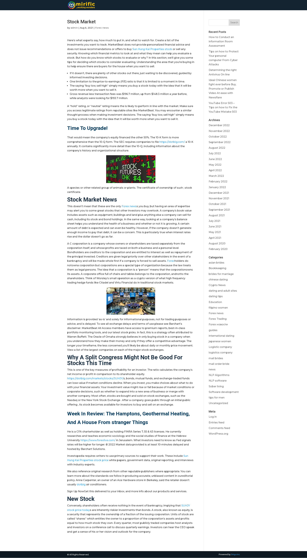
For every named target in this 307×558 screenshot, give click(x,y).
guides (213, 330)
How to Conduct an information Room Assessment (221, 41)
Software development (224, 392)
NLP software (218, 380)
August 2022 (217, 147)
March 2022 (216, 175)
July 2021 (214, 220)
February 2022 (218, 181)
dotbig (81, 484)
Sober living (216, 386)
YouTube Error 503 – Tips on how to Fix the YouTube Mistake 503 (223, 107)
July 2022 (215, 153)
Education (215, 302)
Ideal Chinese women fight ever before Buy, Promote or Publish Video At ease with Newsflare (223, 89)
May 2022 (215, 164)
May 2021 (215, 232)
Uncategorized (218, 403)
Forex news (102, 27)
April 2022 (215, 170)
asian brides (216, 262)
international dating (221, 335)
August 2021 (217, 215)
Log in (213, 416)
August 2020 (217, 243)
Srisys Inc (235, 554)
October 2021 (217, 204)
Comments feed (219, 428)
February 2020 (218, 249)
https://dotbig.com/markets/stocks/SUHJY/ (95, 378)
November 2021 (219, 198)
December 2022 (219, 125)
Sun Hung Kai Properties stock (152, 49)
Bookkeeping (217, 268)
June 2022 (215, 159)
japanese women (220, 341)
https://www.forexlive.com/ (98, 440)
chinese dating (218, 279)
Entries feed (216, 422)
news (212, 369)
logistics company (220, 352)
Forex (170, 260)
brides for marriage (221, 273)
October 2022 (218, 136)
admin (74, 27)
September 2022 (220, 142)
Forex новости (218, 324)
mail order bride (219, 363)
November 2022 (219, 131)
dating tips (216, 296)
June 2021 (215, 226)
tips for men (216, 397)
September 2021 (219, 209)
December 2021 (219, 192)
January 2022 (217, 187)
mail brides (216, 358)
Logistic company (220, 346)
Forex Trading (218, 318)
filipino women (218, 307)
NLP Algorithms (219, 375)
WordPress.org (218, 433)
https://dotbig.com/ (172, 141)
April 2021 (215, 237)
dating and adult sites (223, 290)
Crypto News (217, 285)
